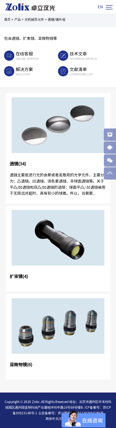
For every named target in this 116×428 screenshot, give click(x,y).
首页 (7, 19)
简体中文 (52, 418)
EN (100, 7)
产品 (17, 19)
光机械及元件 (34, 19)
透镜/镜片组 (56, 19)
